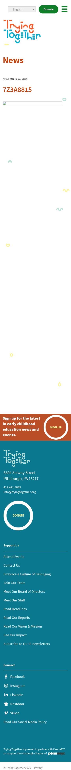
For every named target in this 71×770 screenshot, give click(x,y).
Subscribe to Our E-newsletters (27, 643)
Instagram (17, 686)
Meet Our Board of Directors (24, 591)
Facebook (17, 676)
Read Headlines (15, 609)
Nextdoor (17, 704)
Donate (48, 9)
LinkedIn (16, 695)
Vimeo (15, 713)
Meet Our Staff (14, 600)
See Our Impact (15, 635)
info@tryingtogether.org (20, 492)
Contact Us (12, 565)
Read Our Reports (17, 617)
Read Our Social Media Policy (25, 722)
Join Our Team (14, 582)
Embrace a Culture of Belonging (27, 574)
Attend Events (14, 556)
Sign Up (56, 427)
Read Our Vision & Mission (23, 626)
